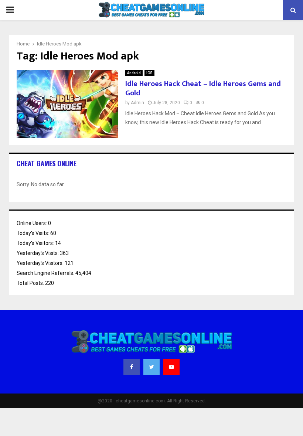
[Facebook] (131, 367)
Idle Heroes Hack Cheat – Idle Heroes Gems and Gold (203, 88)
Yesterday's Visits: (38, 253)
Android (134, 73)
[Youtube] (171, 367)
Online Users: (32, 223)
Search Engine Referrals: (46, 273)
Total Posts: (31, 283)
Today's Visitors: (36, 243)
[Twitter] (151, 367)
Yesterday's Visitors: (41, 263)
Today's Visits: (33, 233)
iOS (149, 73)
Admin (137, 102)
